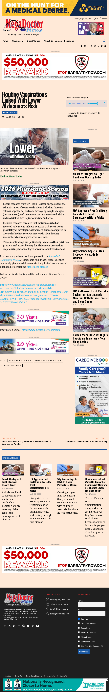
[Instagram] (91, 46)
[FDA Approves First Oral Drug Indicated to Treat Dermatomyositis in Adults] (91, 195)
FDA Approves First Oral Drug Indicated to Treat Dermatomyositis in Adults (90, 214)
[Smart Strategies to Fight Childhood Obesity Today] (91, 159)
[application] (86, 103)
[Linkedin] (88, 46)
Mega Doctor (86, 637)
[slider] (93, 103)
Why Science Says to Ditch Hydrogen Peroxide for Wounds (88, 254)
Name (80, 601)
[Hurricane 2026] (34, 192)
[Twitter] (85, 46)
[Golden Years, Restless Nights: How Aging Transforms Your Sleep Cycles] (91, 320)
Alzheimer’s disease (37, 267)
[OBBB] (91, 28)
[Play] (69, 103)
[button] (104, 41)
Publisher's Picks (87, 642)
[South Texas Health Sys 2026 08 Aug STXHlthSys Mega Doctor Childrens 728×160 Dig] (34, 318)
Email (80, 609)
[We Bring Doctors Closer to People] (23, 599)
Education (85, 628)
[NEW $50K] (54, 66)
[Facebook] (81, 46)
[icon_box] (58, 600)
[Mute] (88, 103)
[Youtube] (105, 46)
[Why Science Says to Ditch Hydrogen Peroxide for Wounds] (91, 236)
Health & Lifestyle (10, 113)
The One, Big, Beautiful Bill (91, 646)
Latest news (81, 141)
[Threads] (95, 46)
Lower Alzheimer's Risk (48, 360)
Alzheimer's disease (20, 360)
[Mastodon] (102, 46)
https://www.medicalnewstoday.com (41, 330)
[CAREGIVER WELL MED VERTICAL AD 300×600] (92, 390)
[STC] (54, 8)
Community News (88, 623)
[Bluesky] (98, 46)
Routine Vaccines (11, 365)
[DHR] (54, 690)
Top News (85, 619)
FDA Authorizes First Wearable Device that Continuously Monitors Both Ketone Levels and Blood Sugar (91, 296)
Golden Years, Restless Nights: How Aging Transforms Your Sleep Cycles (91, 338)
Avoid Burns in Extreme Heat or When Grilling (86, 441)
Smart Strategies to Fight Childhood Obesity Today (88, 175)
